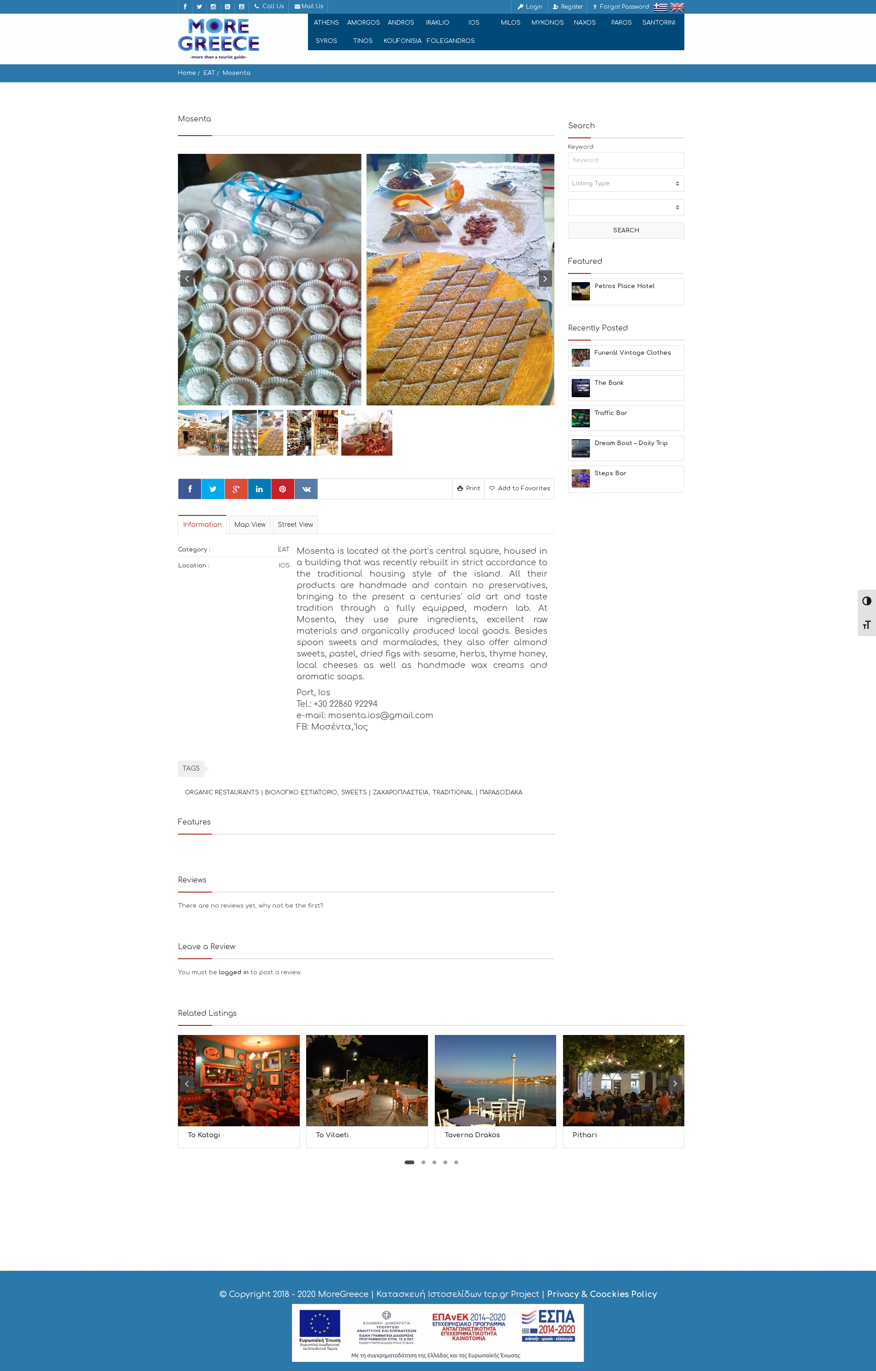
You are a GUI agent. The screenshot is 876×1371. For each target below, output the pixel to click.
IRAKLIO (437, 23)
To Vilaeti (332, 1135)
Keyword (581, 147)
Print (472, 488)
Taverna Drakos (472, 1135)
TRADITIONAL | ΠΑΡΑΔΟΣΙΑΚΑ (477, 792)
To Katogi (204, 1135)
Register (571, 7)
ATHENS (326, 23)
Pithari (585, 1135)
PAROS (621, 23)
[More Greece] (218, 38)
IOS (474, 23)
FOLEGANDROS (451, 41)
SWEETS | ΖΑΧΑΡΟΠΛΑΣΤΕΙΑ (384, 792)
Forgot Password (624, 7)
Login (533, 7)
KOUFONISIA (403, 41)
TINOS (363, 41)
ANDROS (401, 23)
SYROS (326, 41)
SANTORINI (658, 23)
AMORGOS (363, 23)
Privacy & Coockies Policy (602, 1294)
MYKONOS (548, 23)
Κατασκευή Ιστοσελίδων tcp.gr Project (457, 1294)
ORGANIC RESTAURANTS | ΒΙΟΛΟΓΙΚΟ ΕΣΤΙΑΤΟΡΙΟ (261, 792)
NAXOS (585, 23)
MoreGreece (343, 1294)
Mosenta (236, 73)
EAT (209, 73)
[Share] (189, 489)
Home (187, 73)
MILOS (511, 23)
